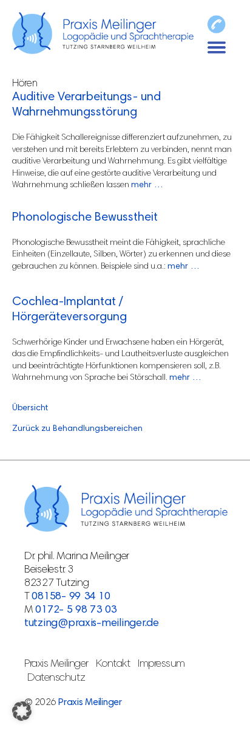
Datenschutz (56, 678)
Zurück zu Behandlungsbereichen (77, 429)
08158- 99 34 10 (71, 596)
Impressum (161, 664)
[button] (22, 711)
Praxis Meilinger (56, 664)
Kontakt (113, 664)
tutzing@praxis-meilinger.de (91, 623)
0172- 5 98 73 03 (76, 610)
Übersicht (30, 408)
